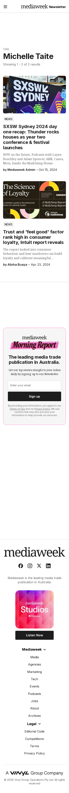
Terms (34, 746)
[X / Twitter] (39, 567)
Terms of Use (17, 408)
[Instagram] (30, 567)
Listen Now (34, 635)
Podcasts (34, 694)
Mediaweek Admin (21, 170)
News (8, 119)
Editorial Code (34, 731)
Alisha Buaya (17, 264)
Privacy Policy (42, 408)
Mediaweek (31, 649)
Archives (34, 716)
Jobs (34, 701)
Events (34, 686)
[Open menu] (5, 7)
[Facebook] (20, 567)
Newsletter (57, 7)
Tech (34, 679)
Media (34, 657)
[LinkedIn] (48, 567)
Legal (31, 724)
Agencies (34, 664)
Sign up (34, 396)
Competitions (34, 739)
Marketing (34, 672)
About (34, 708)
